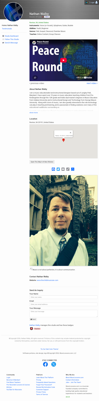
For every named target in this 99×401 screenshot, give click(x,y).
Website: (32, 280)
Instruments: (34, 25)
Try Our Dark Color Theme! (49, 349)
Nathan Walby (34, 325)
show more (33, 113)
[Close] (70, 132)
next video (92, 83)
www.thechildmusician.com (47, 280)
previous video (37, 83)
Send (34, 319)
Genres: (32, 31)
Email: (31, 301)
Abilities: (32, 28)
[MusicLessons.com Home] (86, 2)
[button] (63, 140)
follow (47, 17)
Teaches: (33, 34)
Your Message (35, 308)
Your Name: (33, 294)
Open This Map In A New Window (42, 162)
